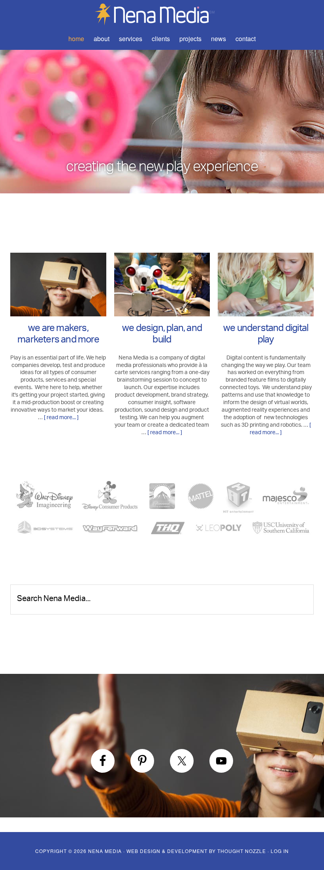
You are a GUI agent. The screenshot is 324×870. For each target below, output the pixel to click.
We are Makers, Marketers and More (58, 335)
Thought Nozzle (241, 850)
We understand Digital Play (265, 335)
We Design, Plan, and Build (162, 335)
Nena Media (162, 14)
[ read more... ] (61, 418)
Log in (280, 850)
